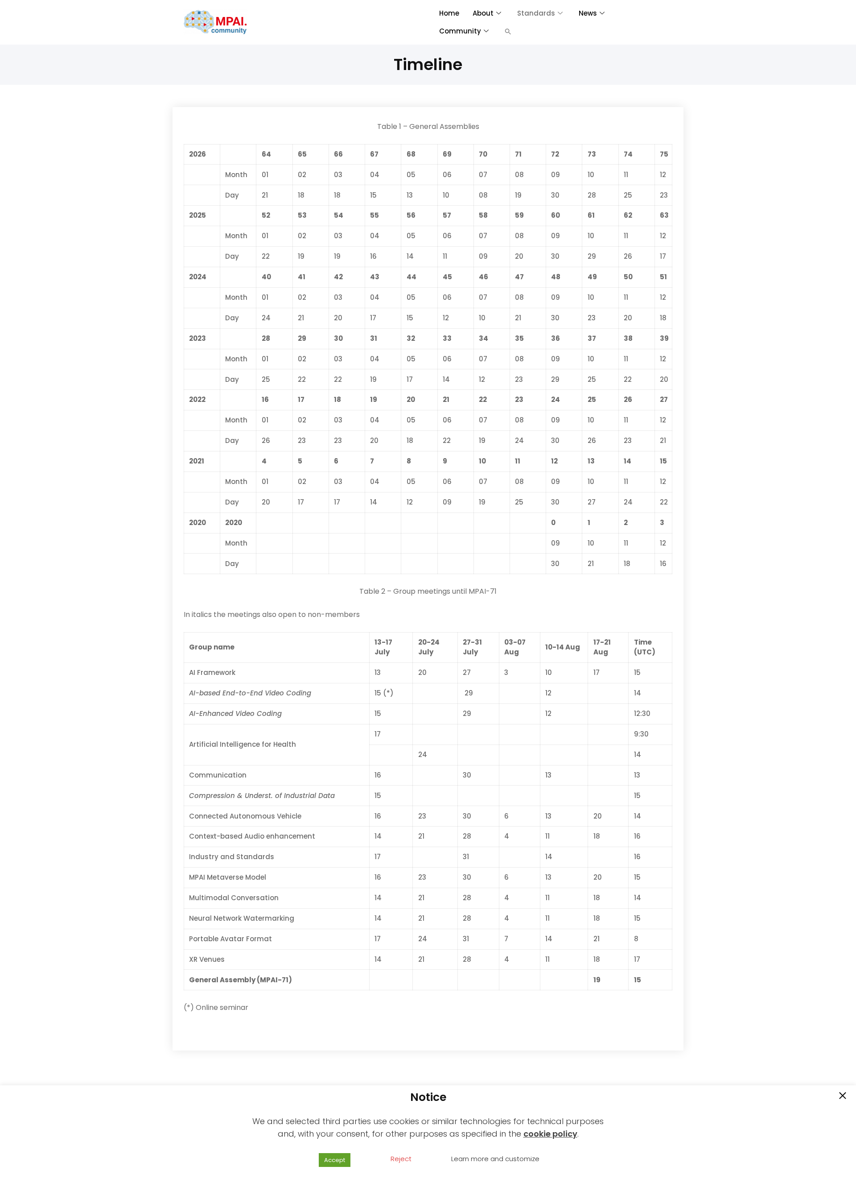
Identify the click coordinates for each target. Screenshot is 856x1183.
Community (460, 31)
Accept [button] (334, 1160)
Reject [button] (401, 1158)
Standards (536, 13)
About (483, 13)
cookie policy (550, 1133)
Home (449, 13)
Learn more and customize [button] (495, 1158)
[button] (508, 31)
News (588, 13)
